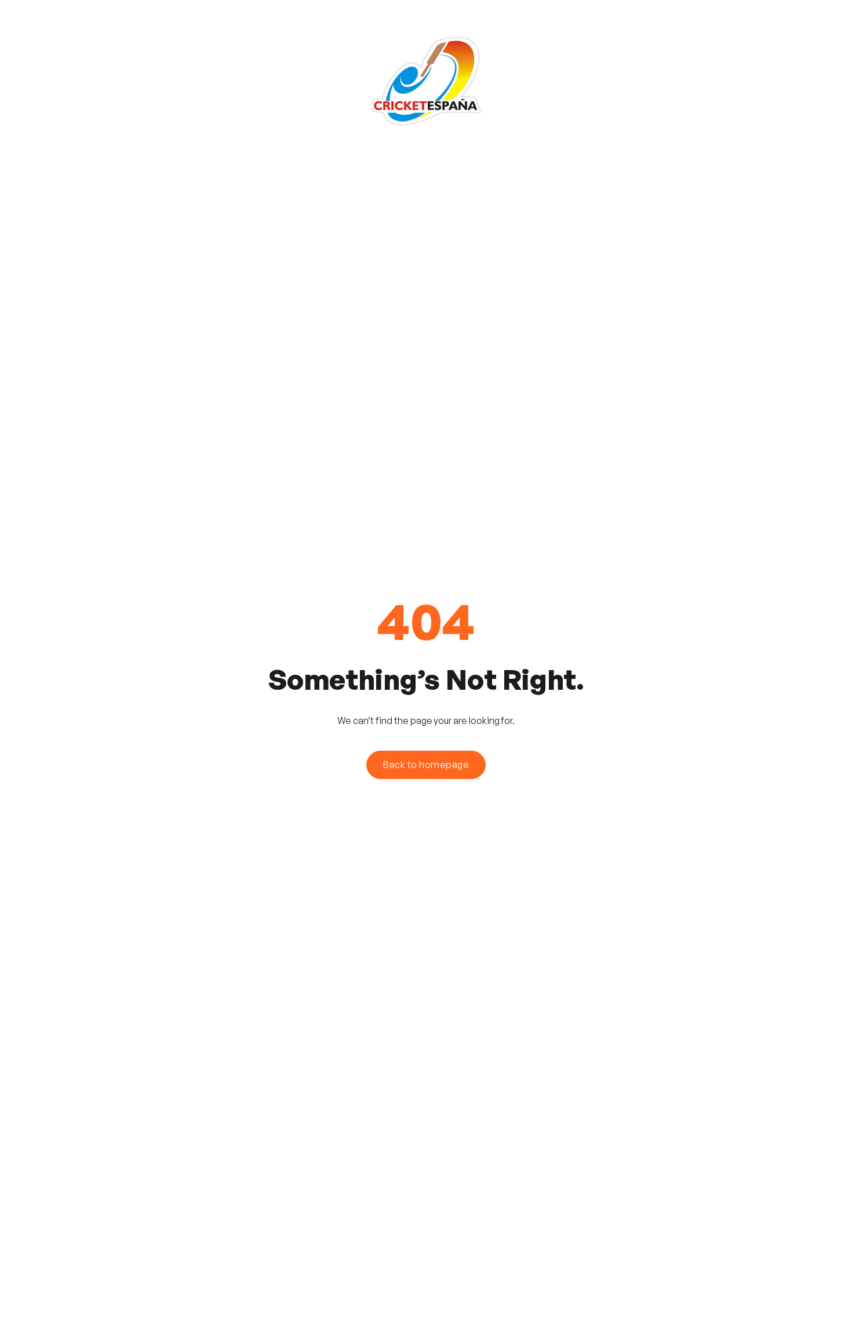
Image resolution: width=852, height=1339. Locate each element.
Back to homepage (426, 764)
